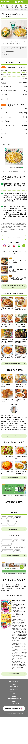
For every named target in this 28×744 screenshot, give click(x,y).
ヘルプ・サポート (14, 686)
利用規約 (14, 684)
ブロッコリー (4, 113)
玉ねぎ (11, 50)
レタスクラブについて (14, 703)
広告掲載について (14, 689)
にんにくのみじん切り (9, 51)
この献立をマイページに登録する (14, 237)
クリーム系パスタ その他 (22, 48)
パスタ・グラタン (6, 48)
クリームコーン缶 (16, 50)
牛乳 (25, 50)
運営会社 (14, 694)
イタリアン (7, 52)
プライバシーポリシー (14, 681)
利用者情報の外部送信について (14, 698)
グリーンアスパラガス (7, 117)
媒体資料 (14, 701)
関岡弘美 (9, 56)
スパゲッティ (21, 50)
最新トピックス (14, 691)
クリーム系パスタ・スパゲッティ (14, 48)
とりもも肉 (7, 50)
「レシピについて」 (20, 229)
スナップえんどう (5, 121)
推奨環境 (14, 696)
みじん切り (15, 199)
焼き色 (13, 197)
